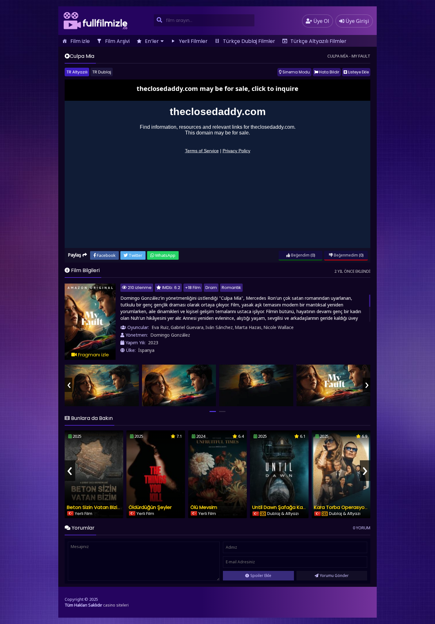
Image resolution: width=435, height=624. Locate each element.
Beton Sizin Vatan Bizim (94, 507)
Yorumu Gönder (334, 575)
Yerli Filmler (193, 41)
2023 (153, 342)
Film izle (80, 41)
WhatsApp (164, 255)
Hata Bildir (328, 72)
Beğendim (300, 255)
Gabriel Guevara (187, 327)
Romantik (231, 288)
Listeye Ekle (358, 72)
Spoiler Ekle (260, 575)
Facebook (106, 255)
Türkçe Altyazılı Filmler (318, 41)
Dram (211, 288)
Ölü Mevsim (203, 507)
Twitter (135, 255)
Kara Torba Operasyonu (342, 507)
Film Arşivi (117, 41)
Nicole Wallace (278, 327)
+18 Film (193, 288)
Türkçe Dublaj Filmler (249, 41)
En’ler (152, 41)
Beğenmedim (345, 255)
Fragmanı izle (93, 354)
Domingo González (170, 335)
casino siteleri (116, 605)
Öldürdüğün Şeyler (150, 507)
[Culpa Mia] (102, 385)
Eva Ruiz (160, 327)
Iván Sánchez (219, 327)
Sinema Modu (296, 72)
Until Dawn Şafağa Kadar (281, 507)
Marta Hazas (248, 327)
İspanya (146, 350)
